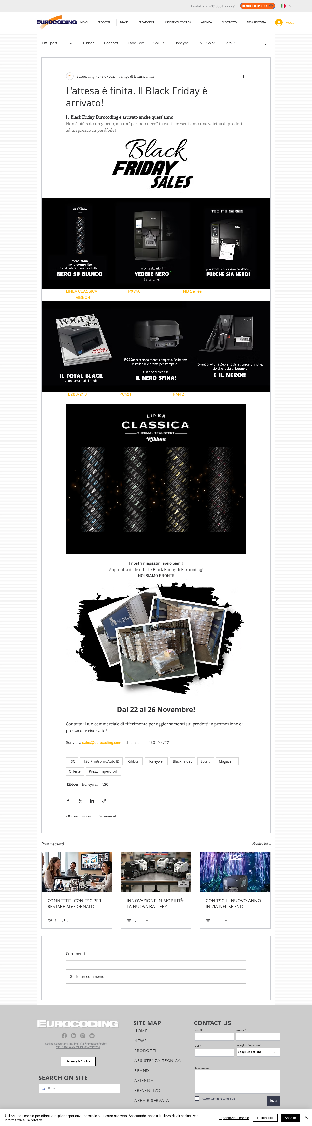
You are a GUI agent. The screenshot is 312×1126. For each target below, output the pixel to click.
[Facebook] (64, 1035)
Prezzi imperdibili (103, 771)
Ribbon (88, 43)
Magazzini (227, 761)
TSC (70, 43)
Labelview (136, 43)
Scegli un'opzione (248, 1045)
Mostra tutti (261, 843)
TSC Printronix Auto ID (101, 761)
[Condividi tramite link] (104, 800)
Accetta (290, 1117)
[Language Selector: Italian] (286, 5)
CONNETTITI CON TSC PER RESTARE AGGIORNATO (74, 903)
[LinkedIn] (73, 1035)
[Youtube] (92, 1035)
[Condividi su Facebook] (68, 800)
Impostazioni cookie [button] (234, 1117)
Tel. (197, 1046)
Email (198, 1030)
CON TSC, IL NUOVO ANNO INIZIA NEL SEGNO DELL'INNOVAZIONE (233, 903)
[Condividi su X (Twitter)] (80, 800)
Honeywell (182, 43)
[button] (179, 22)
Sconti (206, 761)
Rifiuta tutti (265, 1117)
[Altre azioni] (243, 76)
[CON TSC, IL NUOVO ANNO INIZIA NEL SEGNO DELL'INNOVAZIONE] (235, 872)
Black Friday (182, 761)
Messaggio (202, 1068)
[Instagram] (82, 1035)
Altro (228, 43)
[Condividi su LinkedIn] (92, 800)
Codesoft (111, 43)
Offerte (75, 771)
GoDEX (159, 43)
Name (240, 1030)
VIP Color (207, 43)
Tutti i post (49, 43)
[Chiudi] (306, 1117)
